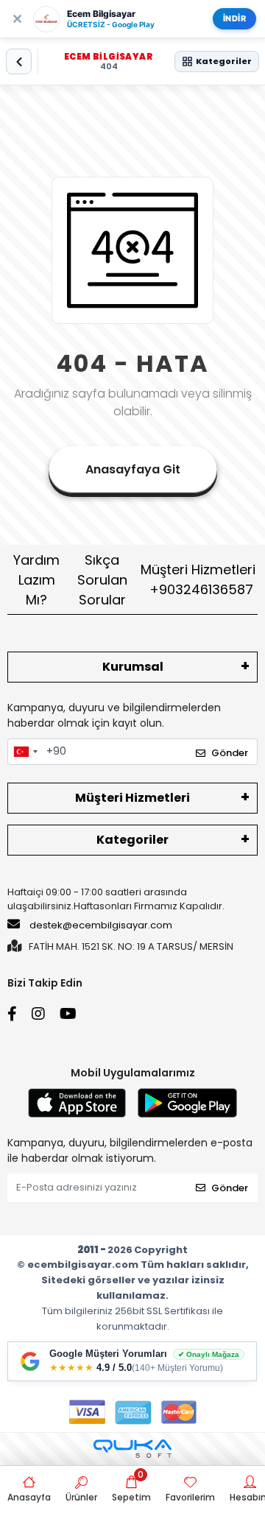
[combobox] (25, 751)
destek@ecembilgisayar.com (100, 925)
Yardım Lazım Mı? (36, 580)
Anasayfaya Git (132, 469)
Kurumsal (132, 666)
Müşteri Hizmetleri (198, 579)
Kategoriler (132, 839)
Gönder (229, 753)
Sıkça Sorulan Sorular (102, 580)
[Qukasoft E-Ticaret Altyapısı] (132, 1448)
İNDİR (235, 18)
